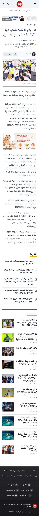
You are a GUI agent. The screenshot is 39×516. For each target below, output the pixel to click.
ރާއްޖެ (35, 25)
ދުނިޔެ (29, 471)
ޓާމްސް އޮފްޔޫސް (10, 512)
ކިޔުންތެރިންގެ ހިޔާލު (19, 512)
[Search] (3, 4)
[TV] (7, 4)
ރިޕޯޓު (36, 476)
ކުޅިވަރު (23, 471)
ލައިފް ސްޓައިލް (5, 476)
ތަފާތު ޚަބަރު (20, 476)
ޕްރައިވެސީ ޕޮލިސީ (28, 512)
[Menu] (35, 4)
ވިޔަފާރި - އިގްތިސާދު (15, 471)
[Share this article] (15, 54)
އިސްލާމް (13, 476)
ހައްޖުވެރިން (29, 25)
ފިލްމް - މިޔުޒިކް (28, 476)
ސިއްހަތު (6, 471)
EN (12, 4)
